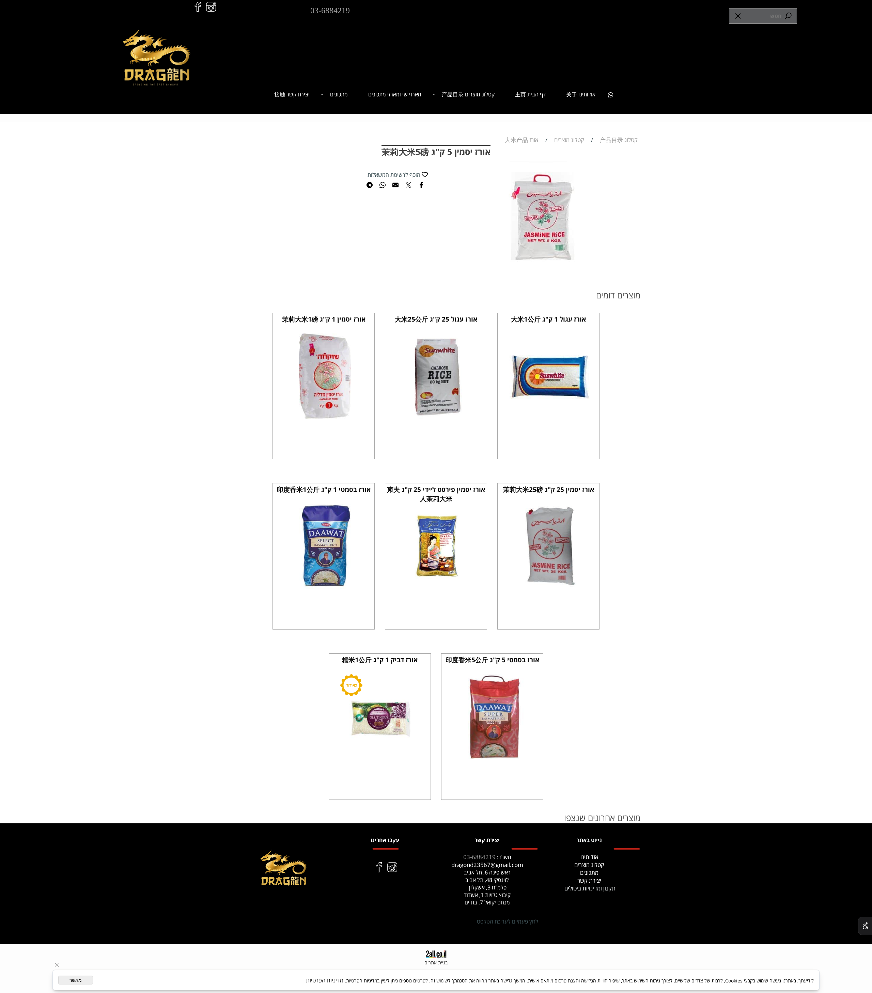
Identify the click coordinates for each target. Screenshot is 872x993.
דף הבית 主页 (530, 94)
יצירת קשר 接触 (292, 94)
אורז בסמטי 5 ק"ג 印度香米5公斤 (492, 659)
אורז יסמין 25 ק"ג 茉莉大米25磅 (548, 489)
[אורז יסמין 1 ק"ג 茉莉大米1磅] (325, 416)
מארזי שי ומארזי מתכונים (394, 94)
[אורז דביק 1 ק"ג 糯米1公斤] (381, 757)
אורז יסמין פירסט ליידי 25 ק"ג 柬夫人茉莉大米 (436, 494)
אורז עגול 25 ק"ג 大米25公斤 (436, 319)
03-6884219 (330, 10)
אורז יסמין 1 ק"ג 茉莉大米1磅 (323, 319)
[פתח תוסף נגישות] (865, 926)
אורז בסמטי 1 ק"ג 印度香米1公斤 (324, 489)
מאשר (75, 980)
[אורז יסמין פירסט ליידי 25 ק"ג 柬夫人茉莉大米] (437, 587)
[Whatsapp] (610, 94)
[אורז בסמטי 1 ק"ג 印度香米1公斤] (325, 587)
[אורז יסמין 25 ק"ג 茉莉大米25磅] (549, 587)
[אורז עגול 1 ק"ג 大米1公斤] (550, 412)
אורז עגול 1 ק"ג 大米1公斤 (548, 319)
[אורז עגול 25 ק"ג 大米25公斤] (437, 416)
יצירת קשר (589, 880)
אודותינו (589, 857)
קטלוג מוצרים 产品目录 (468, 94)
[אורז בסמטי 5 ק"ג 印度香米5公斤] (493, 757)
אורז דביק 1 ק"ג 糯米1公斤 (380, 659)
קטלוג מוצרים (589, 865)
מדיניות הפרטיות (324, 980)
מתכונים (339, 94)
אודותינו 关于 (580, 94)
